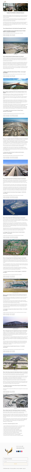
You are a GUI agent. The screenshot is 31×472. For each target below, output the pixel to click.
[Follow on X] (18, 451)
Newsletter (20, 468)
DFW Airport (15, 408)
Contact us (24, 468)
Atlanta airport (15, 54)
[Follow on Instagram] (21, 451)
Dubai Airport (14, 176)
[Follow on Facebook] (16, 451)
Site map (17, 468)
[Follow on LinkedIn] (20, 451)
